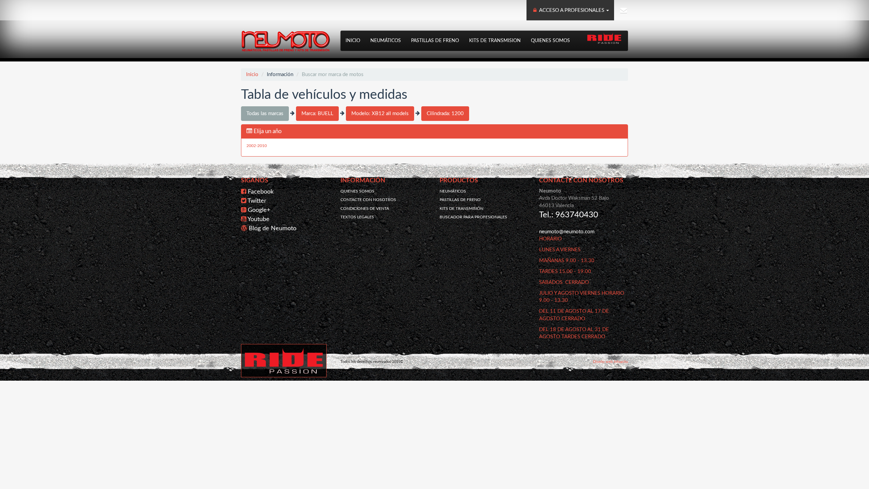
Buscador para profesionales (473, 217)
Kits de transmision (495, 40)
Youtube (258, 219)
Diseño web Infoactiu (610, 362)
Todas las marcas (264, 113)
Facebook (261, 192)
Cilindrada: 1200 (445, 113)
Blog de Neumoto (272, 228)
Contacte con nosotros (368, 200)
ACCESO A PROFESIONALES (572, 10)
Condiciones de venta (364, 208)
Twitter (256, 201)
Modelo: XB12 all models (380, 113)
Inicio (353, 40)
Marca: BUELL (317, 113)
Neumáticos (385, 40)
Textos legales (357, 217)
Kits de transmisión (461, 208)
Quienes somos (550, 40)
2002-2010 (256, 146)
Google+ (259, 210)
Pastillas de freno (435, 40)
